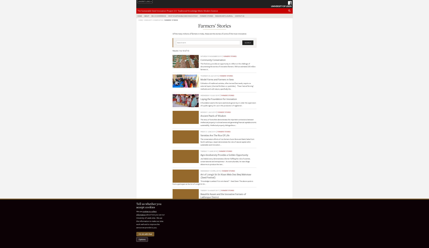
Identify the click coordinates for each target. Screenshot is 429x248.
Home (139, 16)
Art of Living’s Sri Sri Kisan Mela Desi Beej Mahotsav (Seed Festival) (226, 176)
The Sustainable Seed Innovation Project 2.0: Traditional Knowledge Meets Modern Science (177, 10)
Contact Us (239, 16)
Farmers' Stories (206, 16)
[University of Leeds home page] (281, 4)
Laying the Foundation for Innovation (219, 99)
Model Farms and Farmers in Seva (217, 79)
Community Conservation (153, 20)
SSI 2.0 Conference (158, 16)
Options (142, 239)
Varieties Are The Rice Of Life (215, 135)
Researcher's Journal (224, 16)
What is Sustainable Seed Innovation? (183, 16)
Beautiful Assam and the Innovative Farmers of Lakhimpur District (223, 195)
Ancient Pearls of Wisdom (213, 115)
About (146, 16)
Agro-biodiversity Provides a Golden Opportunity (224, 155)
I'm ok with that (145, 234)
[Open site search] (289, 10)
